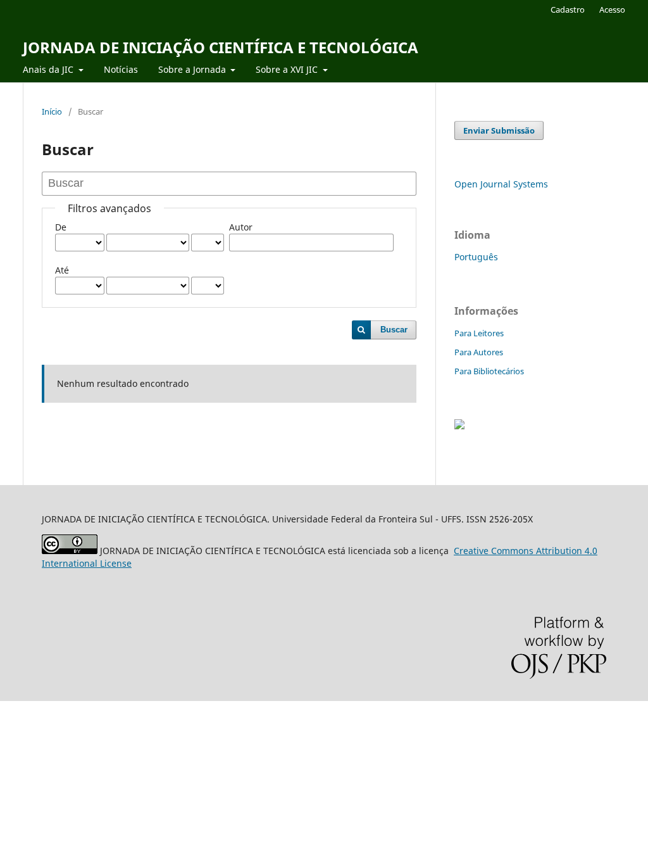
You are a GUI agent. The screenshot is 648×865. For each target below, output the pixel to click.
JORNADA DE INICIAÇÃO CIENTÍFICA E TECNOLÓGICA (220, 47)
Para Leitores (479, 333)
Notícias (121, 69)
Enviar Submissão (499, 130)
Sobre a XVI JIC (288, 69)
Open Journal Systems (501, 184)
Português (476, 257)
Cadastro (568, 9)
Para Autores (478, 352)
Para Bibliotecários (489, 371)
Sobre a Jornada (193, 69)
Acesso (612, 9)
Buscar (394, 329)
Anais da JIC (49, 69)
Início (52, 111)
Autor (240, 227)
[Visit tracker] (459, 426)
